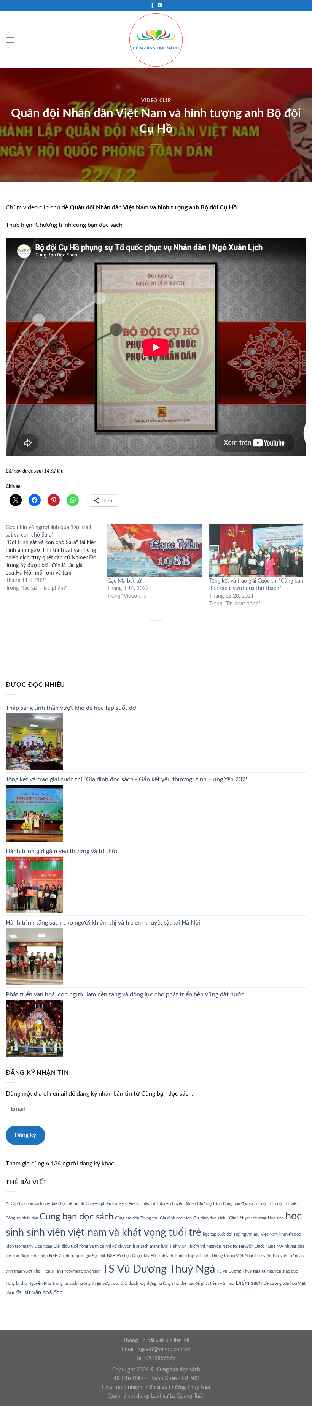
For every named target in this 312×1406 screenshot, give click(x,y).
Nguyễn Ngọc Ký (222, 1246)
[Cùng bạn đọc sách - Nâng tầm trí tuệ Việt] (156, 39)
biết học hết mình (68, 1204)
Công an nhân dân (22, 1218)
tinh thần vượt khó (23, 1271)
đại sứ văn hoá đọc (39, 1292)
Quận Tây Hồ (144, 1256)
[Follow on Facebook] (152, 5)
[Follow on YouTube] (160, 5)
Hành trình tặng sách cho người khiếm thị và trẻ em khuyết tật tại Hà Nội (103, 923)
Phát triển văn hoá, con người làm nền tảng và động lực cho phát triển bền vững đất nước (125, 994)
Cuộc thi (266, 1204)
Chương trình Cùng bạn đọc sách (227, 1204)
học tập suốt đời (217, 1234)
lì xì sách (140, 1246)
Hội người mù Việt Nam (256, 1234)
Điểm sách (249, 1283)
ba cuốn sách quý (34, 1204)
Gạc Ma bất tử (124, 581)
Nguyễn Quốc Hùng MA (261, 1246)
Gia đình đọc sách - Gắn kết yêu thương (229, 1218)
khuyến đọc (290, 1234)
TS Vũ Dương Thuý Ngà (158, 1269)
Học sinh (276, 1218)
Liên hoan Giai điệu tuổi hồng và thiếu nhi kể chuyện (82, 1246)
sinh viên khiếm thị (175, 1256)
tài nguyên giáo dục (280, 1271)
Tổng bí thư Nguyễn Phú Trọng (34, 1283)
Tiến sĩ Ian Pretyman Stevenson (71, 1271)
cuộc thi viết (286, 1204)
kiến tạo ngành (19, 1246)
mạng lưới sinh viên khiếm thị (177, 1246)
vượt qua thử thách (120, 1283)
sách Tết (202, 1256)
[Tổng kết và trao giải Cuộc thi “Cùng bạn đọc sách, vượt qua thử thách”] (256, 550)
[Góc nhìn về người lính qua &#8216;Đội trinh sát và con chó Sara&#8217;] (56, 558)
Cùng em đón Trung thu (136, 1218)
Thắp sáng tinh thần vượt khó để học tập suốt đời (72, 708)
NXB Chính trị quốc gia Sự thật (77, 1256)
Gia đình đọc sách (176, 1218)
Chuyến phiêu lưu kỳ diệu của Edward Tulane (127, 1204)
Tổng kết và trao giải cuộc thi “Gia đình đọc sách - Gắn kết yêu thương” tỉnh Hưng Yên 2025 (127, 779)
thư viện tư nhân (288, 1256)
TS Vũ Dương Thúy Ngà (238, 1271)
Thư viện (263, 1256)
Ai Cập (12, 1204)
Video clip (156, 100)
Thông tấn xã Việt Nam (232, 1256)
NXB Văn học (119, 1256)
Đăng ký (25, 1135)
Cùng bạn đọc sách (76, 1216)
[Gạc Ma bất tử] (154, 550)
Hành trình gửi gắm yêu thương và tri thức (62, 851)
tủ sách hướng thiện (82, 1283)
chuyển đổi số (183, 1204)
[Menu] (10, 39)
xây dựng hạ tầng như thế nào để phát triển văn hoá (187, 1283)
